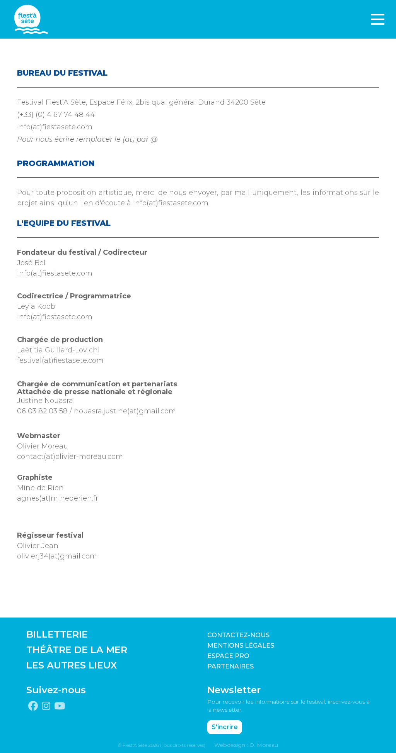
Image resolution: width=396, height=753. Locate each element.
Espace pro (228, 656)
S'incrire (225, 727)
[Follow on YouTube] (59, 706)
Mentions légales (240, 645)
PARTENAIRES (230, 666)
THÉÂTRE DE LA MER (76, 649)
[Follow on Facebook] (33, 706)
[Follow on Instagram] (46, 706)
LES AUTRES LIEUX (71, 665)
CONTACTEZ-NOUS (238, 635)
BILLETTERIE (57, 634)
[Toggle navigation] (377, 19)
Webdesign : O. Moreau (246, 744)
